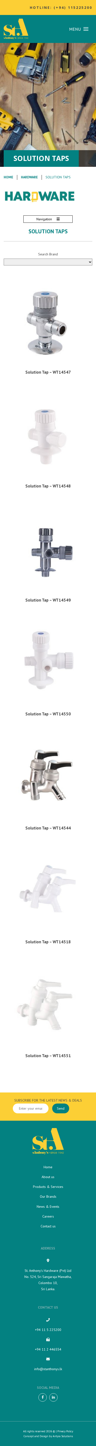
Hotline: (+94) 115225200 (61, 7)
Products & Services (48, 1186)
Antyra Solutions (63, 1436)
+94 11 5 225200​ (48, 1330)
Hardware (29, 177)
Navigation (44, 219)
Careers (48, 1216)
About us (48, 1177)
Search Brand (48, 254)
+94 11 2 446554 (48, 1349)
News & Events (48, 1206)
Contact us (48, 1226)
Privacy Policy (65, 1431)
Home (8, 177)
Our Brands (48, 1196)
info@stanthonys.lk (48, 1369)
